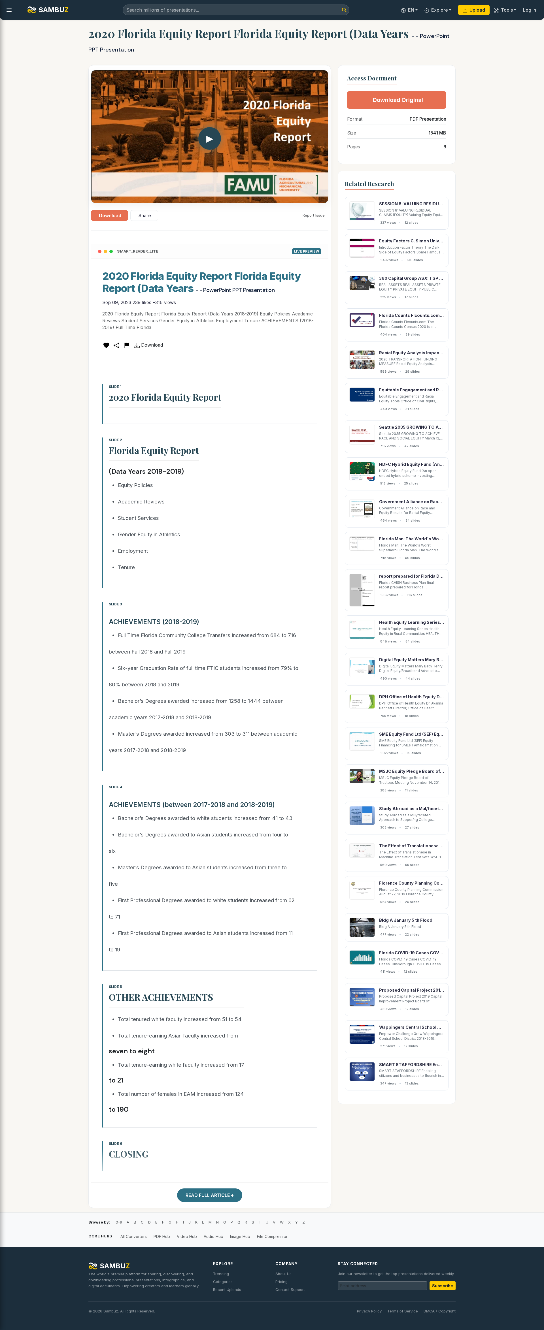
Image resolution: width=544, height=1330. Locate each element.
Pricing (281, 1281)
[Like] (106, 345)
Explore (439, 10)
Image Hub (240, 1236)
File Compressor (272, 1236)
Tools (507, 10)
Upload (477, 10)
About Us (283, 1273)
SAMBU (54, 10)
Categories (223, 1281)
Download (110, 215)
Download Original (398, 100)
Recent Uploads (227, 1289)
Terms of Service (402, 1311)
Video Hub (187, 1236)
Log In (529, 10)
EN (411, 10)
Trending (221, 1273)
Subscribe (442, 1285)
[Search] (344, 10)
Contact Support (290, 1289)
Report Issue (314, 215)
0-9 (119, 1222)
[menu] (9, 9)
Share (145, 215)
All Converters (133, 1236)
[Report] (127, 345)
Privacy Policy (369, 1311)
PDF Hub (162, 1236)
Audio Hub (213, 1236)
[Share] (116, 345)
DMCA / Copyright (440, 1311)
